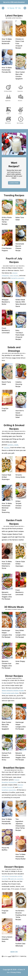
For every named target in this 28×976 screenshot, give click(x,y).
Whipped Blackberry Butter (6, 302)
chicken (6, 447)
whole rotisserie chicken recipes (13, 690)
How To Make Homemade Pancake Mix (7, 70)
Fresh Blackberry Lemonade (6, 330)
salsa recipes (14, 275)
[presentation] (7, 28)
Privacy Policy (16, 972)
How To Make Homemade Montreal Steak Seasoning (7, 508)
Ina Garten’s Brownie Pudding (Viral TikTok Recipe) (21, 915)
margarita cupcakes (17, 278)
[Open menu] (3, 8)
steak (16, 445)
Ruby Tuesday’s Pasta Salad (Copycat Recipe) (20, 335)
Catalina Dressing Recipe (19, 384)
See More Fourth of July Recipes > (14, 266)
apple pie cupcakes (16, 879)
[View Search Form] (25, 8)
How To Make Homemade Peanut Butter (21, 856)
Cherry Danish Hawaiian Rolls (7, 939)
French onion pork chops (10, 693)
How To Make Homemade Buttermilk (7, 41)
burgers (10, 445)
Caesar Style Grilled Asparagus (6, 477)
